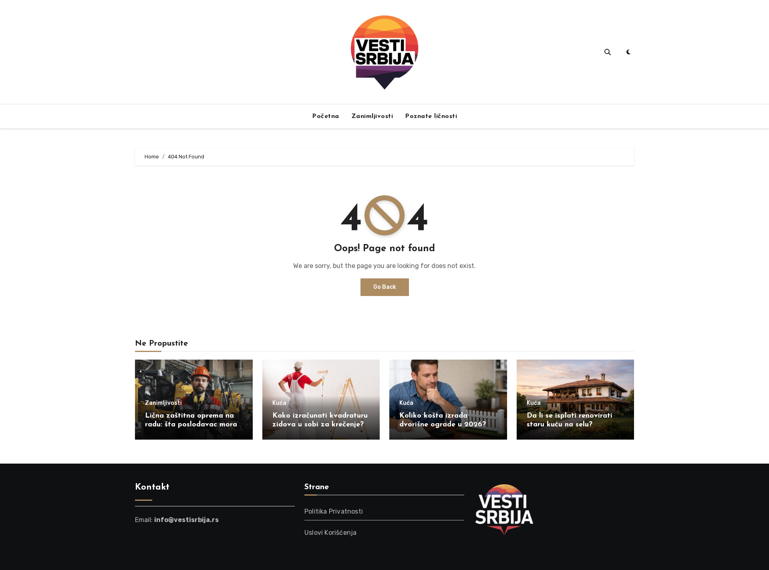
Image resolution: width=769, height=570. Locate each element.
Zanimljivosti (372, 116)
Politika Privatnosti (333, 511)
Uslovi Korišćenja (330, 532)
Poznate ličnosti (431, 116)
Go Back (384, 287)
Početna (325, 116)
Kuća (279, 403)
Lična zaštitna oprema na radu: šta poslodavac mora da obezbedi (191, 424)
